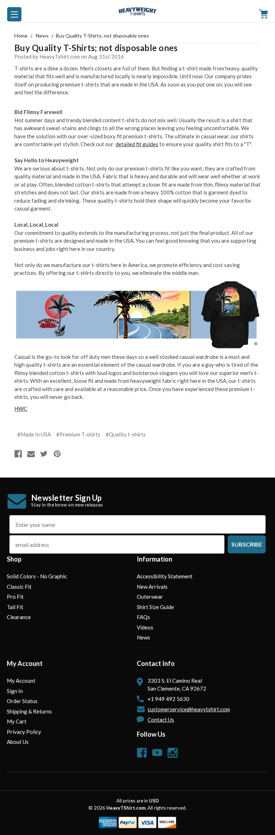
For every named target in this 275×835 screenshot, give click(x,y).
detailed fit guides (137, 144)
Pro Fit (15, 596)
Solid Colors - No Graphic (37, 576)
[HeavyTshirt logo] (14, 14)
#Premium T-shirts (78, 434)
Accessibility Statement (165, 576)
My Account (21, 680)
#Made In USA (34, 434)
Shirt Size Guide (155, 607)
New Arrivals (152, 586)
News (143, 637)
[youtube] (157, 753)
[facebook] (142, 753)
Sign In (15, 691)
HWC (20, 408)
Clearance (19, 617)
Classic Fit (19, 586)
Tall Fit (15, 607)
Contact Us (161, 719)
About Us (18, 741)
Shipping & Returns (29, 711)
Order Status (22, 701)
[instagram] (173, 753)
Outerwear (150, 596)
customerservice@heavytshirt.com (189, 709)
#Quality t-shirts (126, 434)
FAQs (143, 617)
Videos (145, 627)
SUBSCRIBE (246, 544)
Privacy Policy (24, 731)
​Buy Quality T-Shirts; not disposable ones (96, 48)
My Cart (16, 721)
